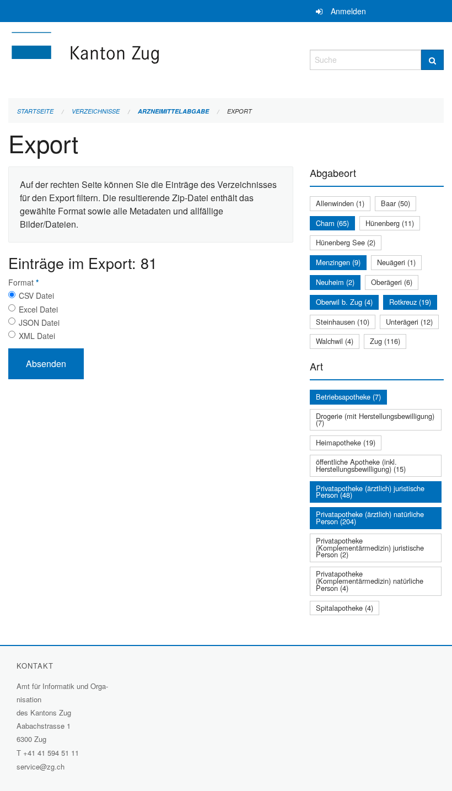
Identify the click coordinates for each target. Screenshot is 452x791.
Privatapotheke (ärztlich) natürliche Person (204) (370, 517)
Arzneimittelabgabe (173, 111)
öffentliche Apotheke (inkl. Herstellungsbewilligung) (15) (361, 465)
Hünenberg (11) (389, 223)
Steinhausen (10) (342, 321)
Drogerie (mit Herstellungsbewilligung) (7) (375, 419)
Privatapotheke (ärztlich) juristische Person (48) (370, 492)
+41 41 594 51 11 (51, 752)
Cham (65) (332, 223)
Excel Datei (38, 309)
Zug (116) (385, 341)
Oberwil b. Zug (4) (344, 302)
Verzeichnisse (96, 111)
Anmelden (348, 11)
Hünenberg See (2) (345, 242)
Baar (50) (395, 203)
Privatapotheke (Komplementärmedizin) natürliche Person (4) (369, 580)
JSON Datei (39, 322)
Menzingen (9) (338, 262)
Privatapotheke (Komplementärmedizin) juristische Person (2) (370, 547)
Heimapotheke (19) (345, 442)
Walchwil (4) (334, 341)
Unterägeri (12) (409, 321)
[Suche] (432, 60)
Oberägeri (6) (391, 282)
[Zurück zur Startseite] (150, 58)
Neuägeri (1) (396, 262)
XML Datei (37, 335)
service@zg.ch (40, 766)
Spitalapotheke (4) (344, 607)
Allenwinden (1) (340, 203)
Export (239, 111)
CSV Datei (36, 295)
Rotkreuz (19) (410, 302)
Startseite (35, 111)
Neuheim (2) (335, 282)
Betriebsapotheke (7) (348, 396)
